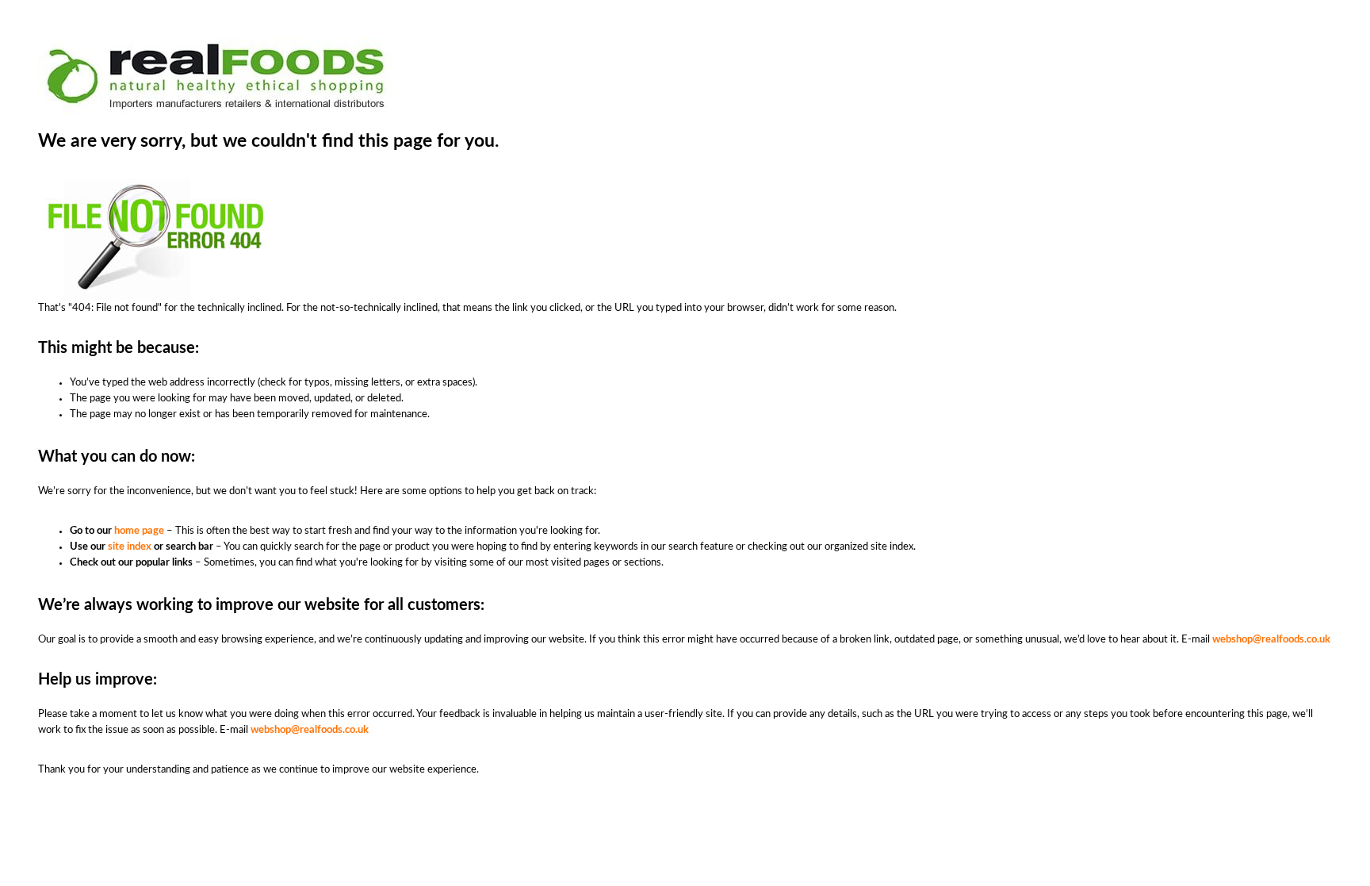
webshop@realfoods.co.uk (1271, 640)
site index (129, 547)
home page (139, 531)
